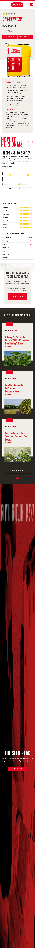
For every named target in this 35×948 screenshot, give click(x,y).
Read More (9, 347)
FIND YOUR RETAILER (17, 296)
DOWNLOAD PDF (11, 36)
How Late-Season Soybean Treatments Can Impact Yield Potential (16, 436)
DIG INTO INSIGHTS (17, 471)
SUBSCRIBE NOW (17, 768)
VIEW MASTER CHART (27, 36)
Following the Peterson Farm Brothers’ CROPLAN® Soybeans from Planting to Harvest (17, 340)
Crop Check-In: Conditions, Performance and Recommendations (15, 388)
